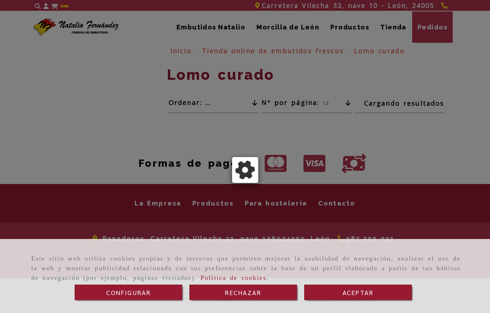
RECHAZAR (243, 292)
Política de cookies (234, 277)
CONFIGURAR (128, 292)
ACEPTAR (358, 292)
